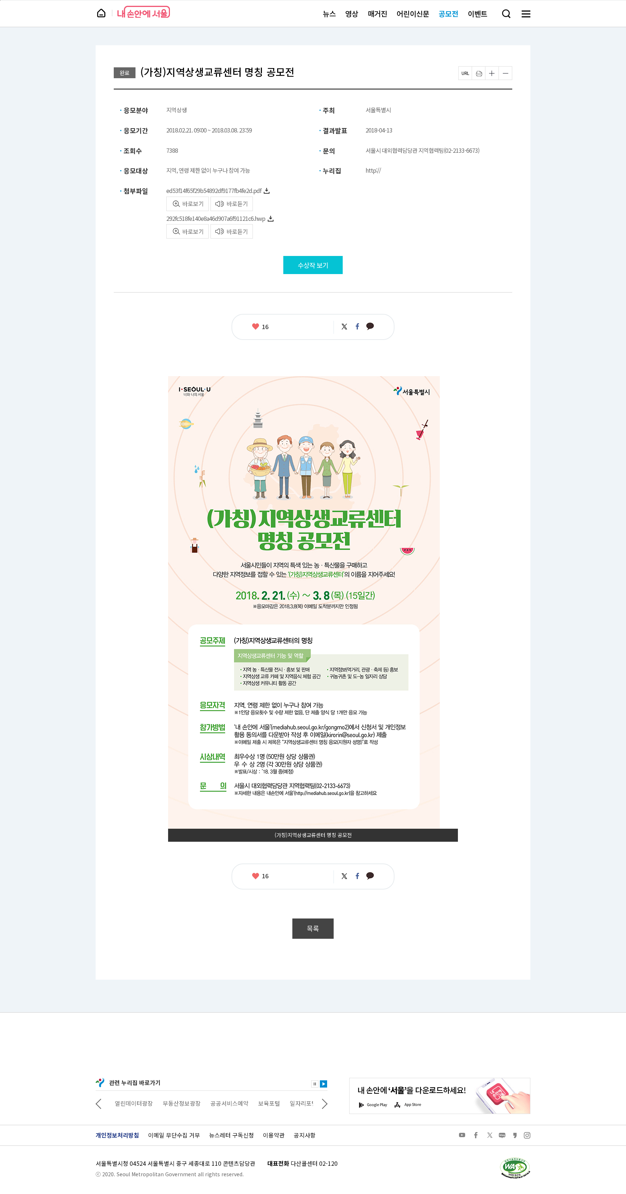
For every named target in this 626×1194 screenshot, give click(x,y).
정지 (314, 1084)
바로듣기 (237, 203)
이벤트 (477, 13)
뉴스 (329, 13)
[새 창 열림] (514, 1159)
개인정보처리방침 (117, 1135)
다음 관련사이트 (324, 1103)
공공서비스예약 (225, 1103)
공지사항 (305, 1135)
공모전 (448, 13)
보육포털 (264, 1103)
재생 (323, 1084)
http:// (373, 170)
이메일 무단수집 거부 (174, 1135)
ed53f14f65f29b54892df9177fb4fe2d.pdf (213, 190)
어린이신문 (413, 13)
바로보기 (193, 203)
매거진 (377, 13)
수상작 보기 (313, 265)
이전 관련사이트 (98, 1103)
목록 (313, 928)
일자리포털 (298, 1103)
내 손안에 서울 (143, 12)
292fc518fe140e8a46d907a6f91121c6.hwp (215, 218)
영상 (351, 13)
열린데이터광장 (129, 1103)
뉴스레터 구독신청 (231, 1135)
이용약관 (274, 1135)
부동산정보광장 (177, 1103)
